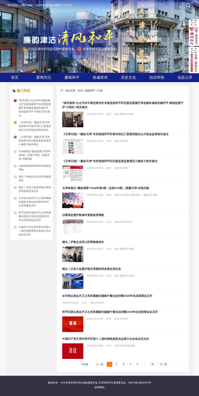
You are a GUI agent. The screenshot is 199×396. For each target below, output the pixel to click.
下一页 (163, 364)
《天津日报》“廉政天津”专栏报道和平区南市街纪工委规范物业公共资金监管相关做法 (35, 126)
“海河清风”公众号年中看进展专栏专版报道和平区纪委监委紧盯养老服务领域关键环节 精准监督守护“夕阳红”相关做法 (35, 108)
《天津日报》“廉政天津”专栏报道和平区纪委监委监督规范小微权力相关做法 (35, 141)
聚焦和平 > (91, 90)
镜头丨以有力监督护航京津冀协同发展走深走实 (35, 189)
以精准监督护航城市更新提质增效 (35, 168)
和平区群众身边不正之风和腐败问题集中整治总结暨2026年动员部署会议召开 (35, 216)
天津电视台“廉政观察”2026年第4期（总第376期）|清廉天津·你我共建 (35, 155)
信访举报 (156, 77)
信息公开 (185, 77)
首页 (15, 77)
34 (152, 364)
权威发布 (100, 77)
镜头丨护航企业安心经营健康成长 (35, 178)
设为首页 (12, 5)
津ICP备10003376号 (139, 382)
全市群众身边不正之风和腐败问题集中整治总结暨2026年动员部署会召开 (35, 202)
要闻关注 (43, 77)
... (145, 364)
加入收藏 (27, 5)
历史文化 (128, 77)
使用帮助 (99, 387)
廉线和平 (72, 77)
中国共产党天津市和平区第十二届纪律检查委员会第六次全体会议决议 (35, 231)
